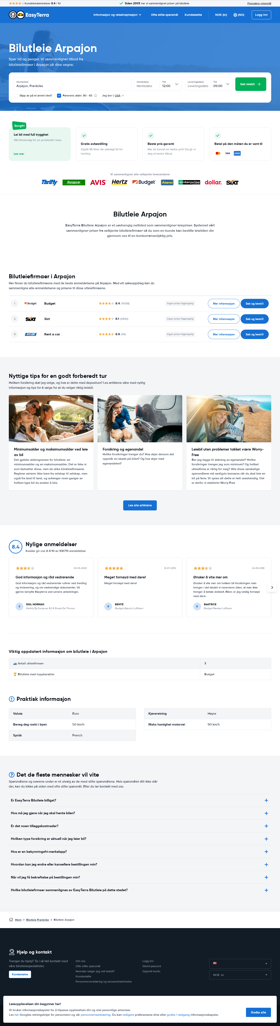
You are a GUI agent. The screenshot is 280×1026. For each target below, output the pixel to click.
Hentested (22, 82)
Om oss (80, 961)
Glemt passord (151, 966)
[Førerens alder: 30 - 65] (59, 96)
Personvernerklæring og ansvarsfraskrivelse (104, 981)
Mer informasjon (224, 303)
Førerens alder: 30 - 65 (77, 95)
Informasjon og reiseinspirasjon (115, 15)
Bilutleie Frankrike (37, 920)
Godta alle (258, 1012)
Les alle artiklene (140, 505)
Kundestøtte (193, 15)
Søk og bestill (255, 303)
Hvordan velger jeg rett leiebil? (95, 971)
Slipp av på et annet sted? (35, 95)
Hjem (18, 920)
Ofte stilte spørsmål (164, 15)
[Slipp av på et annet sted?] (16, 96)
